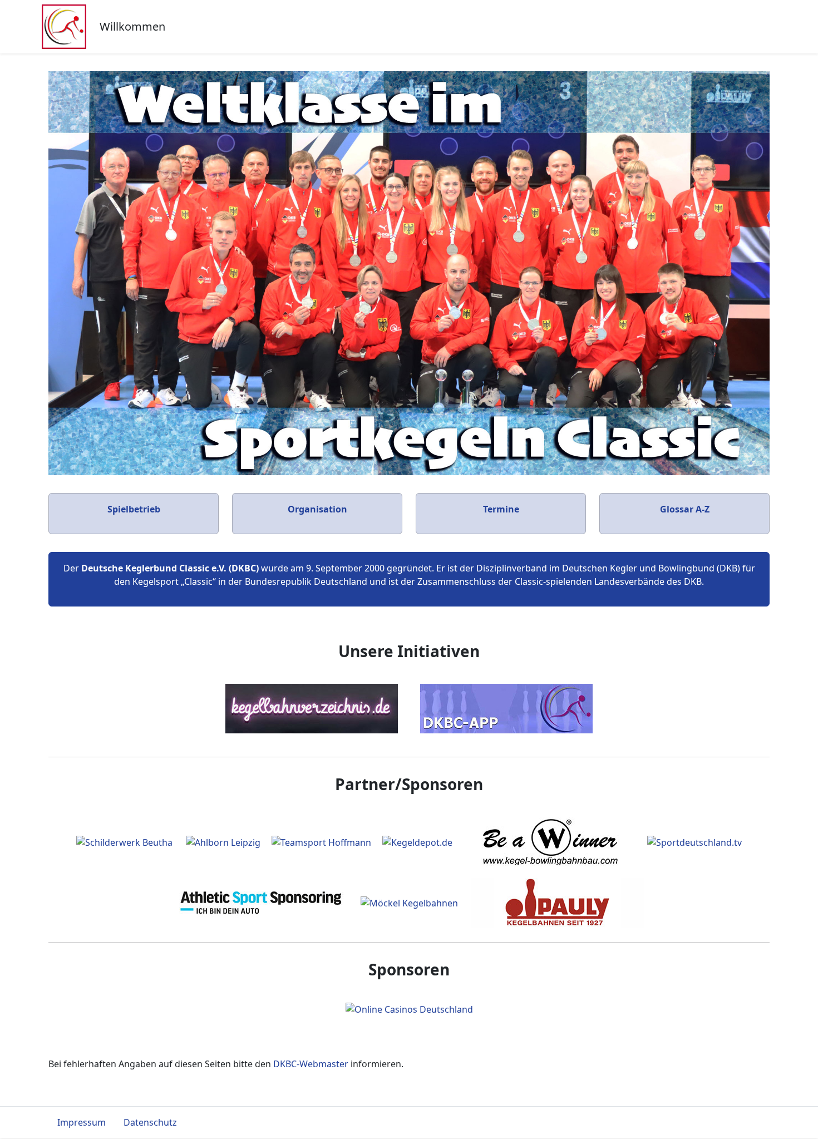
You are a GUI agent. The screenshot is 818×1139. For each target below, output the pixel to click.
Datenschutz (150, 1122)
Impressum (81, 1122)
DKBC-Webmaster (310, 1064)
